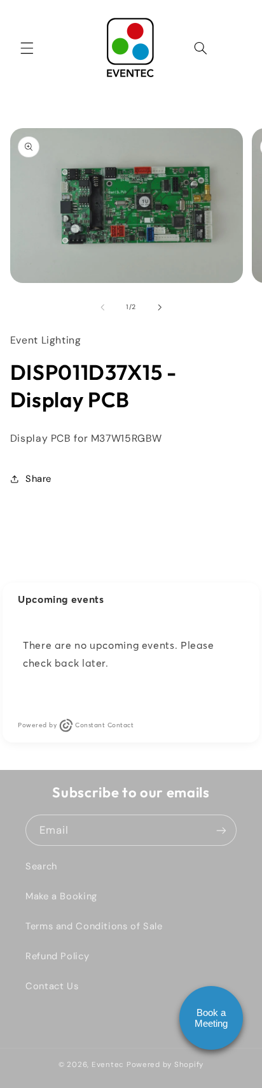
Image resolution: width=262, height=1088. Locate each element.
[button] (26, 47)
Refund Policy (57, 956)
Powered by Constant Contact (76, 725)
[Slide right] (160, 307)
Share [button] (38, 478)
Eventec (108, 1065)
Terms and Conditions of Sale (94, 926)
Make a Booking (61, 896)
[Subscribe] (221, 830)
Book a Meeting (211, 1018)
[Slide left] (102, 307)
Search (41, 866)
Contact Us (51, 986)
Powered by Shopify (165, 1065)
